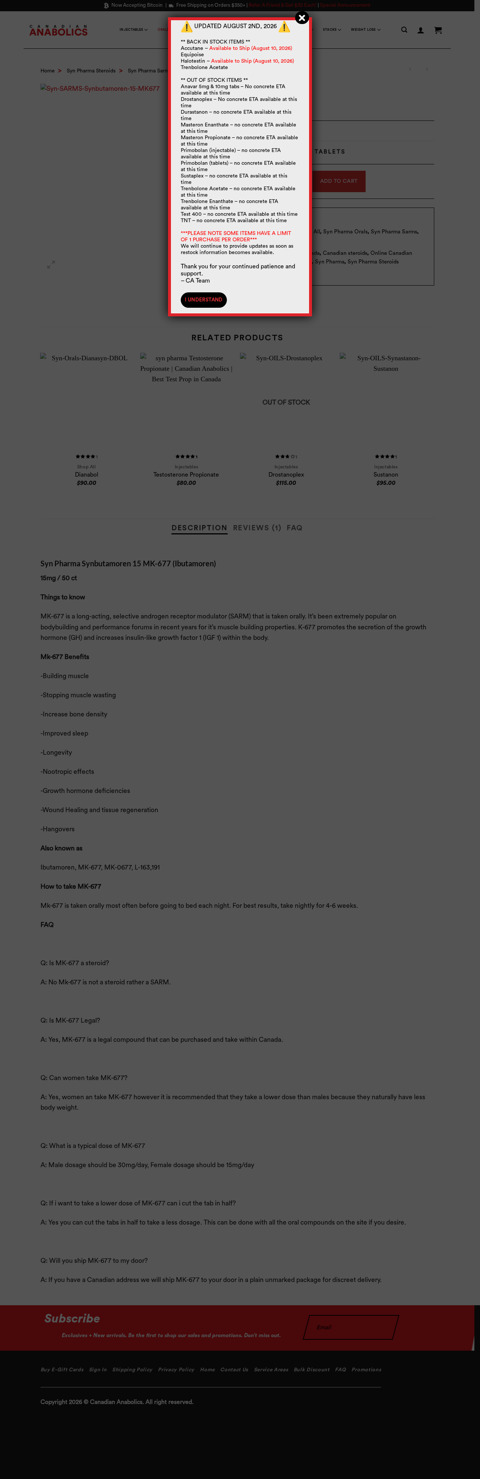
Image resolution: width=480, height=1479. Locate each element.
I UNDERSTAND (204, 299)
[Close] (302, 17)
